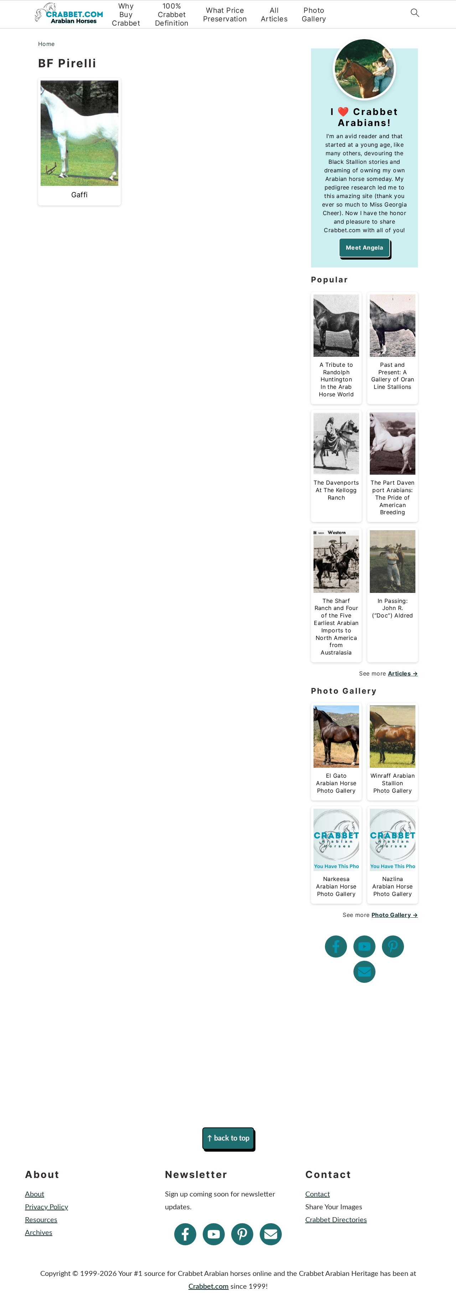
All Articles (274, 14)
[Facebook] (336, 946)
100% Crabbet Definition (172, 14)
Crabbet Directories (336, 1220)
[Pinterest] (393, 946)
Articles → (403, 673)
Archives (38, 1232)
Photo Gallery (314, 14)
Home (46, 43)
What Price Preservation (225, 14)
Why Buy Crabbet (126, 14)
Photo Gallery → (395, 914)
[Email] (364, 972)
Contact (317, 1194)
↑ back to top (228, 1138)
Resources (41, 1220)
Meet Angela (364, 247)
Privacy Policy (46, 1207)
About (34, 1194)
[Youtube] (364, 946)
